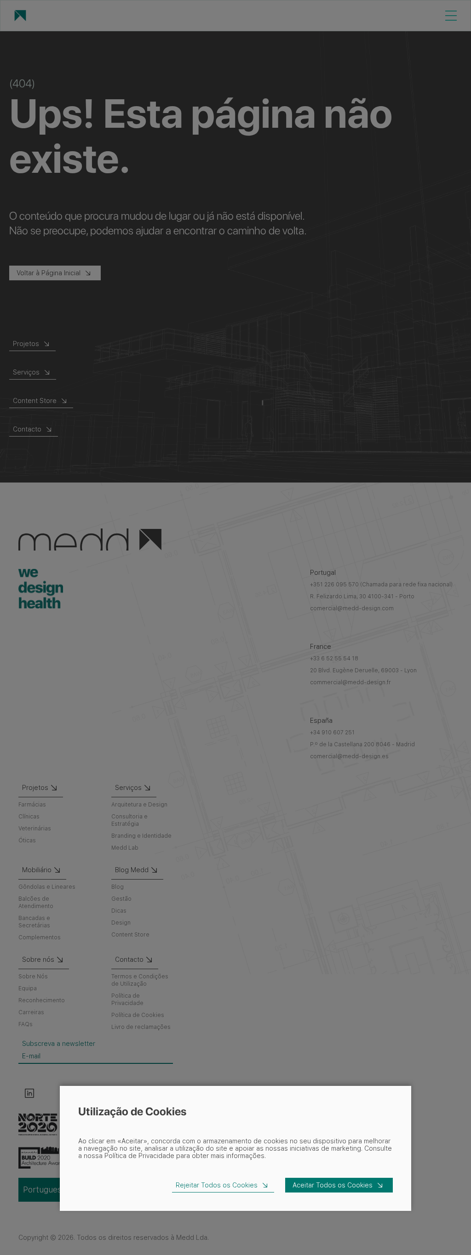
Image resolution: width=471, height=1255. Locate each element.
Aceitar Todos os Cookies (333, 1185)
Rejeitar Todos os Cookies (217, 1185)
